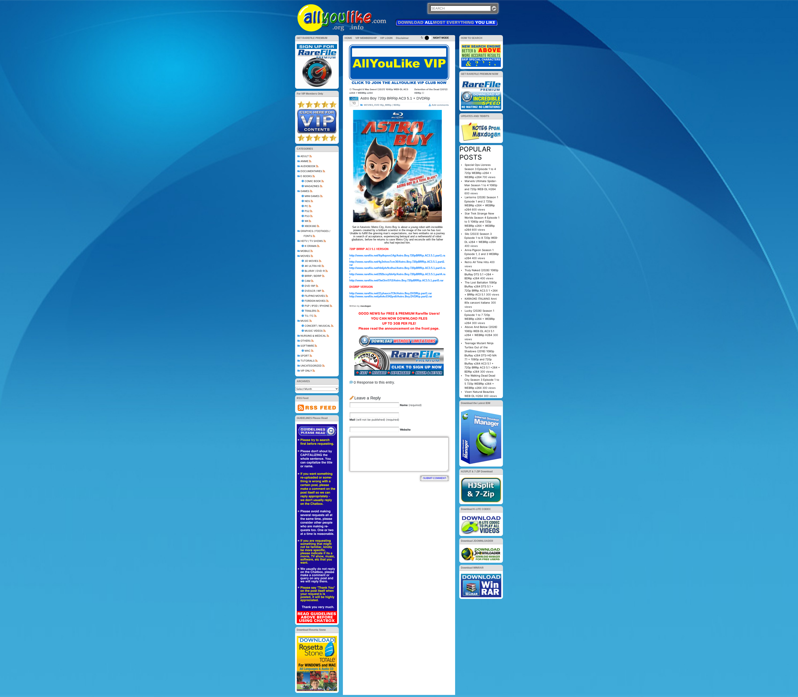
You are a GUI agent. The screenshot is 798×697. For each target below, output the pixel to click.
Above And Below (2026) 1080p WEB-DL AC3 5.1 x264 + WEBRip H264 (480, 331)
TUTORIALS (307, 360)
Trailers (310, 310)
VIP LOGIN (386, 37)
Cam (307, 280)
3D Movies (311, 260)
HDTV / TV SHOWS (311, 241)
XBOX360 (310, 226)
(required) (411, 405)
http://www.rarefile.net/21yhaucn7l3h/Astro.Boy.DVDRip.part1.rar (390, 293)
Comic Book (313, 181)
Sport (304, 355)
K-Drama (310, 246)
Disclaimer (402, 37)
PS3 (307, 216)
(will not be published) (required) (374, 419)
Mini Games (312, 196)
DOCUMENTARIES (311, 171)
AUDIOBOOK (307, 166)
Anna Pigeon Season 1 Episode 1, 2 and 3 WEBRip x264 (481, 254)
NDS (307, 201)
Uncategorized (311, 365)
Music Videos (314, 330)
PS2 (307, 211)
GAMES (304, 191)
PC (306, 206)
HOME (348, 37)
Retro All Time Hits (477, 262)
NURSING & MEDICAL (313, 335)
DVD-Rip (310, 285)
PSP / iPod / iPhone (317, 305)
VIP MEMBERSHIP (366, 37)
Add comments (440, 104)
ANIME (304, 161)
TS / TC (309, 315)
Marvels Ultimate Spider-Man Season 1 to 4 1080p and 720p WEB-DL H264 (480, 185)
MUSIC (304, 320)
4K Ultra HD (313, 265)
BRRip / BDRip (313, 275)
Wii (306, 221)
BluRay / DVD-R (315, 270)
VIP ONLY (306, 370)
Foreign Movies (315, 300)
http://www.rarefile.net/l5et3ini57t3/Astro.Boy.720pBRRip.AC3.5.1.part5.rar (396, 280)
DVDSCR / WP (313, 290)
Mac (307, 350)
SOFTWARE (307, 345)
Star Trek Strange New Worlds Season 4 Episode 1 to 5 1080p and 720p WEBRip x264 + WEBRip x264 (481, 221)
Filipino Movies (315, 295)
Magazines (312, 186)
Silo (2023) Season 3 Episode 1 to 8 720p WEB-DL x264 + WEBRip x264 (481, 238)
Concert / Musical (317, 325)
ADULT (304, 156)
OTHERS (305, 340)
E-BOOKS (306, 176)
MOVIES (305, 255)
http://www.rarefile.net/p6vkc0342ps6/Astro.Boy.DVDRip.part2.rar (390, 296)
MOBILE (305, 250)
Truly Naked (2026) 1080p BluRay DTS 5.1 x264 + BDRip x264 (481, 274)
